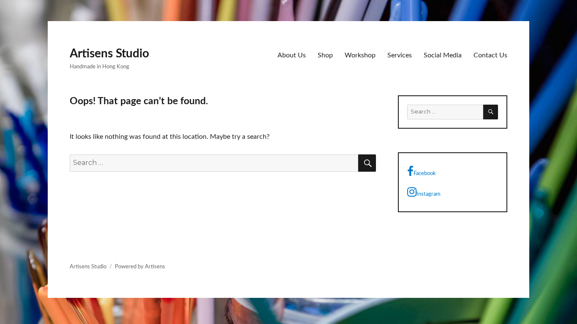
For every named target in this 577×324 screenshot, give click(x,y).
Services (399, 55)
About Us (292, 55)
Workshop (360, 55)
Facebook (425, 173)
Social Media (443, 55)
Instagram (428, 194)
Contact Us (490, 55)
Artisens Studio (109, 53)
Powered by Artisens (140, 267)
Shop (325, 55)
